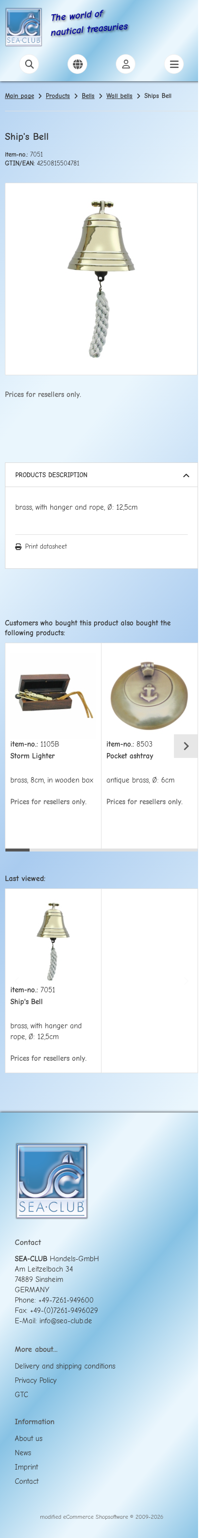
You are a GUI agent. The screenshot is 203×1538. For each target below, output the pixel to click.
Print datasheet (46, 546)
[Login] (125, 64)
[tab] (17, 856)
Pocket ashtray (129, 756)
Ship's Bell (26, 1002)
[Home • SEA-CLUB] (23, 28)
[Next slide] (186, 746)
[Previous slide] (17, 746)
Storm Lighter (32, 756)
